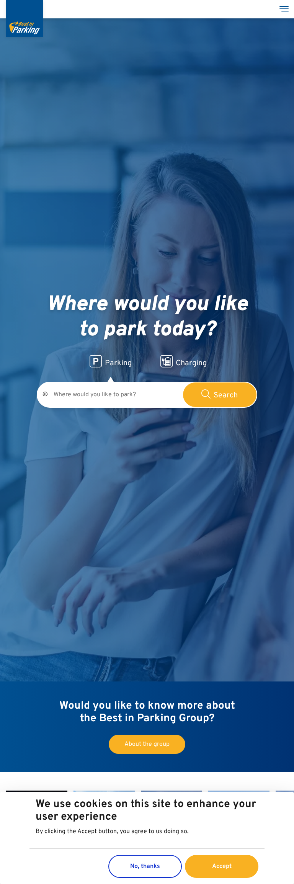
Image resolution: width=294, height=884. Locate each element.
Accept (222, 866)
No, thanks (145, 866)
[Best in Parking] (24, 18)
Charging (191, 363)
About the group (147, 744)
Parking (118, 363)
